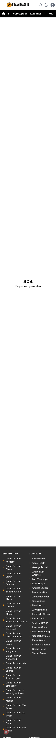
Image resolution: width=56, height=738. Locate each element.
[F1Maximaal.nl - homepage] (18, 4)
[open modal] (52, 5)
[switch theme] (46, 5)
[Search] (40, 5)
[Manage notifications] (6, 731)
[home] (4, 13)
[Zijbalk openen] (3, 5)
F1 (9, 13)
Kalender (35, 13)
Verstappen (20, 13)
